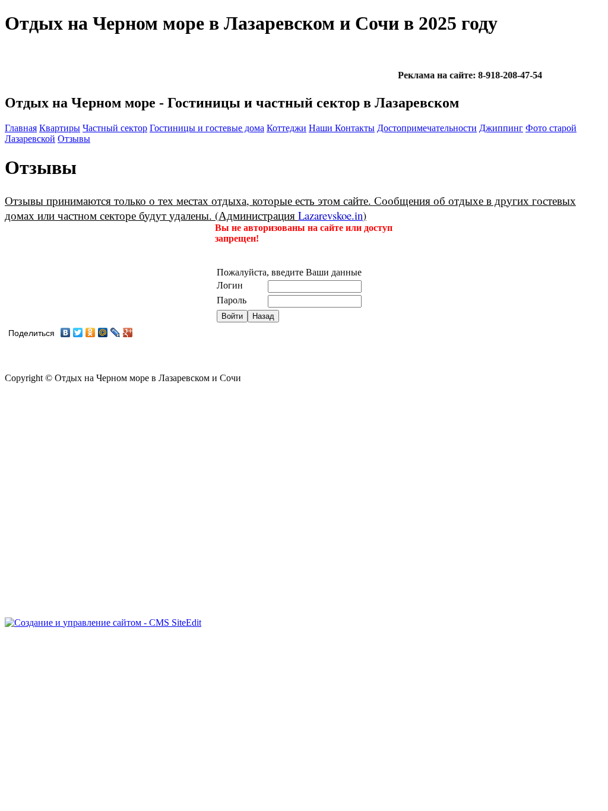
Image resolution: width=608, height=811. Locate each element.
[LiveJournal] (115, 332)
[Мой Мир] (103, 332)
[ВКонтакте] (65, 332)
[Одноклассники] (90, 332)
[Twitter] (78, 332)
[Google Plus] (128, 332)
